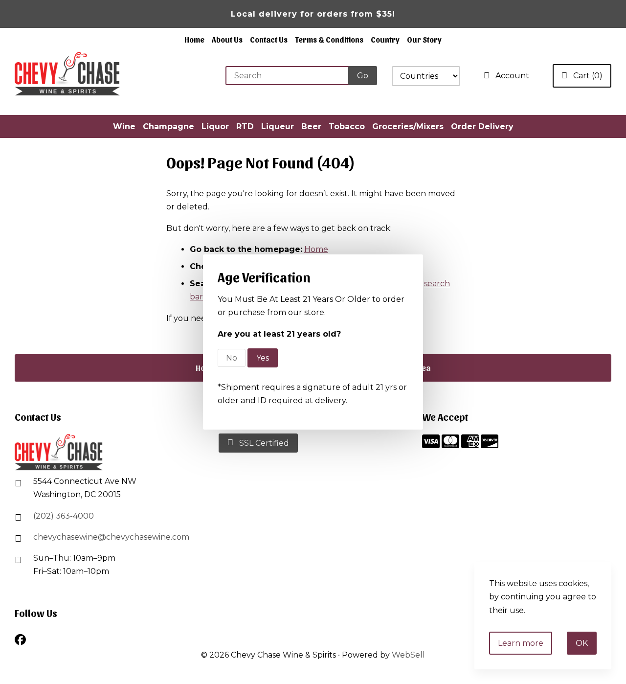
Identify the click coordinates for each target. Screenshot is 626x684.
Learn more (520, 643)
